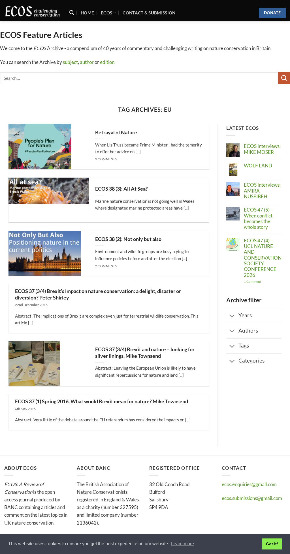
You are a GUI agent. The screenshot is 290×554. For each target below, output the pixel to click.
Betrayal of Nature (116, 132)
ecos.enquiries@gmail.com (249, 484)
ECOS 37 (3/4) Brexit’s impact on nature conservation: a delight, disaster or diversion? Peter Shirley (98, 294)
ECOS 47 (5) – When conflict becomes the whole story (258, 218)
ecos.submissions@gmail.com (252, 498)
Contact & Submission (149, 12)
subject (70, 62)
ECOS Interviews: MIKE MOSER (262, 149)
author (87, 62)
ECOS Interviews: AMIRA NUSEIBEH (262, 190)
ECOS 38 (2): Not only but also (128, 239)
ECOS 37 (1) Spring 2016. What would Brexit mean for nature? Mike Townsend (101, 401)
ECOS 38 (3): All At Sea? (121, 189)
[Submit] (284, 78)
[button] (71, 12)
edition (107, 62)
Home (87, 12)
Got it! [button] (272, 544)
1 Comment (263, 282)
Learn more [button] (182, 543)
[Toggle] (232, 316)
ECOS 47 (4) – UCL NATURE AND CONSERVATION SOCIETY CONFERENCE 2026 (263, 258)
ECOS (106, 12)
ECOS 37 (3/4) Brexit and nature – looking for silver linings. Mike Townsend (145, 352)
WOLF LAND (258, 166)
